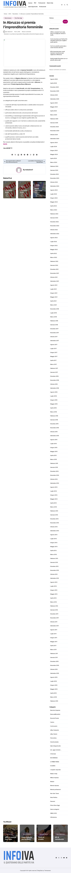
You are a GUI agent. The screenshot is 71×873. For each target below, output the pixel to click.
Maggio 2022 (54, 249)
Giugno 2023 (53, 198)
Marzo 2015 (53, 459)
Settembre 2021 (54, 281)
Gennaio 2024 (54, 170)
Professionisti (41, 3)
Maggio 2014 (53, 499)
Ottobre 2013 (53, 526)
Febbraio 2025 (54, 118)
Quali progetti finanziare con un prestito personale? (58, 59)
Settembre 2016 (54, 388)
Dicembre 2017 (54, 328)
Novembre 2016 (54, 380)
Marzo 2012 (53, 602)
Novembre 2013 (54, 522)
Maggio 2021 (53, 297)
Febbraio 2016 (54, 416)
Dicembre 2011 (54, 614)
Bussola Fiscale (54, 718)
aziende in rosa (8, 34)
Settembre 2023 (54, 186)
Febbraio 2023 (54, 214)
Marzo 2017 (53, 364)
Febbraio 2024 (54, 166)
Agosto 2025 (54, 103)
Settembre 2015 (54, 435)
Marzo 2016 (53, 412)
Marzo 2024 (53, 162)
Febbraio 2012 (54, 606)
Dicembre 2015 (54, 423)
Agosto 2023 (54, 190)
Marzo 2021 (53, 305)
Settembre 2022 (54, 233)
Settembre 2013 (54, 530)
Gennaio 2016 (54, 419)
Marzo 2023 (53, 210)
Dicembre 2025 (54, 87)
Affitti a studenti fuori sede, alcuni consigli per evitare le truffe (57, 33)
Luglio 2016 (53, 396)
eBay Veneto (53, 734)
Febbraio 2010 (54, 701)
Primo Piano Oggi (18, 18)
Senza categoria (54, 809)
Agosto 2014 (53, 487)
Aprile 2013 (53, 550)
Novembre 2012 (54, 570)
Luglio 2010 (53, 681)
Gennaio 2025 (54, 122)
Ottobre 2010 (54, 669)
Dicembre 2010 (54, 661)
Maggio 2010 (53, 689)
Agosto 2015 (53, 439)
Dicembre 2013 (54, 519)
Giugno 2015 (53, 447)
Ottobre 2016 (53, 384)
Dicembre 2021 (54, 269)
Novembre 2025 (54, 91)
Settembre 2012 (54, 578)
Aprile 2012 (53, 598)
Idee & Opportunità (32, 6)
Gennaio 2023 (54, 217)
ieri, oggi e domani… (55, 750)
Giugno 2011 (53, 637)
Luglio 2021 (53, 289)
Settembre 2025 (54, 99)
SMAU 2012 (53, 813)
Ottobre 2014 (54, 479)
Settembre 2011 (54, 625)
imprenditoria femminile (29, 34)
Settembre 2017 (54, 340)
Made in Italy (50, 3)
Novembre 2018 (54, 309)
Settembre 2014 (54, 483)
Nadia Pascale (9, 194)
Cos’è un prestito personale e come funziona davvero (58, 46)
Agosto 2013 (53, 534)
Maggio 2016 (53, 404)
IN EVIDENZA (54, 757)
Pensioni (52, 801)
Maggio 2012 (53, 594)
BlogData (40, 870)
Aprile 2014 (53, 503)
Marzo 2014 (53, 507)
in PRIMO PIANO (54, 761)
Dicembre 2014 (54, 471)
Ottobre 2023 (54, 182)
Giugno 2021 (53, 293)
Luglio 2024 (53, 146)
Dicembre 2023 (54, 174)
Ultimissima (53, 817)
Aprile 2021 (53, 301)
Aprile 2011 (53, 645)
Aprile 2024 (53, 158)
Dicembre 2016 (54, 376)
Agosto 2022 (54, 237)
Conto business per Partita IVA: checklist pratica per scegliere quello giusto (58, 40)
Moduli (52, 781)
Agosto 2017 (53, 344)
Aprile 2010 (53, 693)
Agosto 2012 (53, 582)
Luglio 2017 (53, 348)
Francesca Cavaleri (37, 193)
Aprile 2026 (53, 83)
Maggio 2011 (53, 641)
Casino (52, 722)
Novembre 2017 (54, 332)
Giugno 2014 (53, 495)
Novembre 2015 (54, 427)
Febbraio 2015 (54, 463)
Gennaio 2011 (54, 657)
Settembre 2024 (54, 138)
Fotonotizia (53, 738)
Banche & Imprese (55, 710)
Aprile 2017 (53, 360)
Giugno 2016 (53, 400)
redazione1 (29, 170)
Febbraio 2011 (54, 653)
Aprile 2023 (53, 206)
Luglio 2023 (53, 194)
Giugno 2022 (53, 245)
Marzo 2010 (53, 697)
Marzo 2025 (53, 114)
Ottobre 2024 (54, 134)
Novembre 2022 (54, 225)
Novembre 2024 (54, 130)
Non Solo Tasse (54, 793)
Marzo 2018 (53, 316)
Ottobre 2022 (54, 229)
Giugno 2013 (53, 542)
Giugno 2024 (54, 150)
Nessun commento (26, 31)
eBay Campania (54, 730)
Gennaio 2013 (54, 562)
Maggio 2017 (53, 356)
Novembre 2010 (54, 665)
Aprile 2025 (53, 111)
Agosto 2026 (54, 79)
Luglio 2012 (53, 586)
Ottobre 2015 (53, 431)
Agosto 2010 (53, 677)
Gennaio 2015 (54, 467)
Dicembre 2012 (54, 566)
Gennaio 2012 (54, 610)
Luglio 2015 (53, 443)
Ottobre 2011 (53, 621)
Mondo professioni (55, 789)
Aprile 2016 (53, 408)
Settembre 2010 (54, 673)
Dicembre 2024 (54, 126)
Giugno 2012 (53, 590)
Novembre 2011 (54, 618)
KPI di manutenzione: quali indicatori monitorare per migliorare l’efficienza (57, 53)
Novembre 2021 (54, 273)
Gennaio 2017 (54, 372)
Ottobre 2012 (53, 574)
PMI (35, 3)
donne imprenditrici (17, 34)
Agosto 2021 (53, 285)
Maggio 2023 (54, 202)
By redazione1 (9, 31)
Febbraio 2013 (54, 558)
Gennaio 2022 (54, 265)
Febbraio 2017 (54, 368)
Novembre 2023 (54, 178)
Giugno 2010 (53, 685)
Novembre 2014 (54, 475)
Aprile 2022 (53, 253)
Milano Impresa (54, 777)
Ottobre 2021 (53, 277)
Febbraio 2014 (54, 511)
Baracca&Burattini (55, 714)
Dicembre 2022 (54, 221)
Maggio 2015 (53, 451)
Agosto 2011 (53, 629)
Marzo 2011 (53, 649)
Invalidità (52, 765)
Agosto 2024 (54, 142)
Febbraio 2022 (54, 261)
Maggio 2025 (54, 107)
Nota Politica (53, 797)
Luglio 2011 (53, 633)
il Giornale (53, 754)
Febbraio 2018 (54, 320)
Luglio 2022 (53, 241)
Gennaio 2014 (54, 515)
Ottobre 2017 (53, 336)
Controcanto (53, 726)
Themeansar (47, 870)
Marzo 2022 (53, 257)
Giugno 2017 (53, 352)
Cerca (51, 18)
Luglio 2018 (53, 313)
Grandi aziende (54, 742)
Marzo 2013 (53, 554)
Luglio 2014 (53, 491)
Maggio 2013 (53, 546)
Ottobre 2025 (54, 95)
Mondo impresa (8, 18)
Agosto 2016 (53, 392)
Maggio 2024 (54, 154)
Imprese (30, 3)
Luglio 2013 (53, 538)
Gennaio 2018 (54, 324)
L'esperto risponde (55, 769)
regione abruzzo (40, 34)
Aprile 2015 (53, 455)
